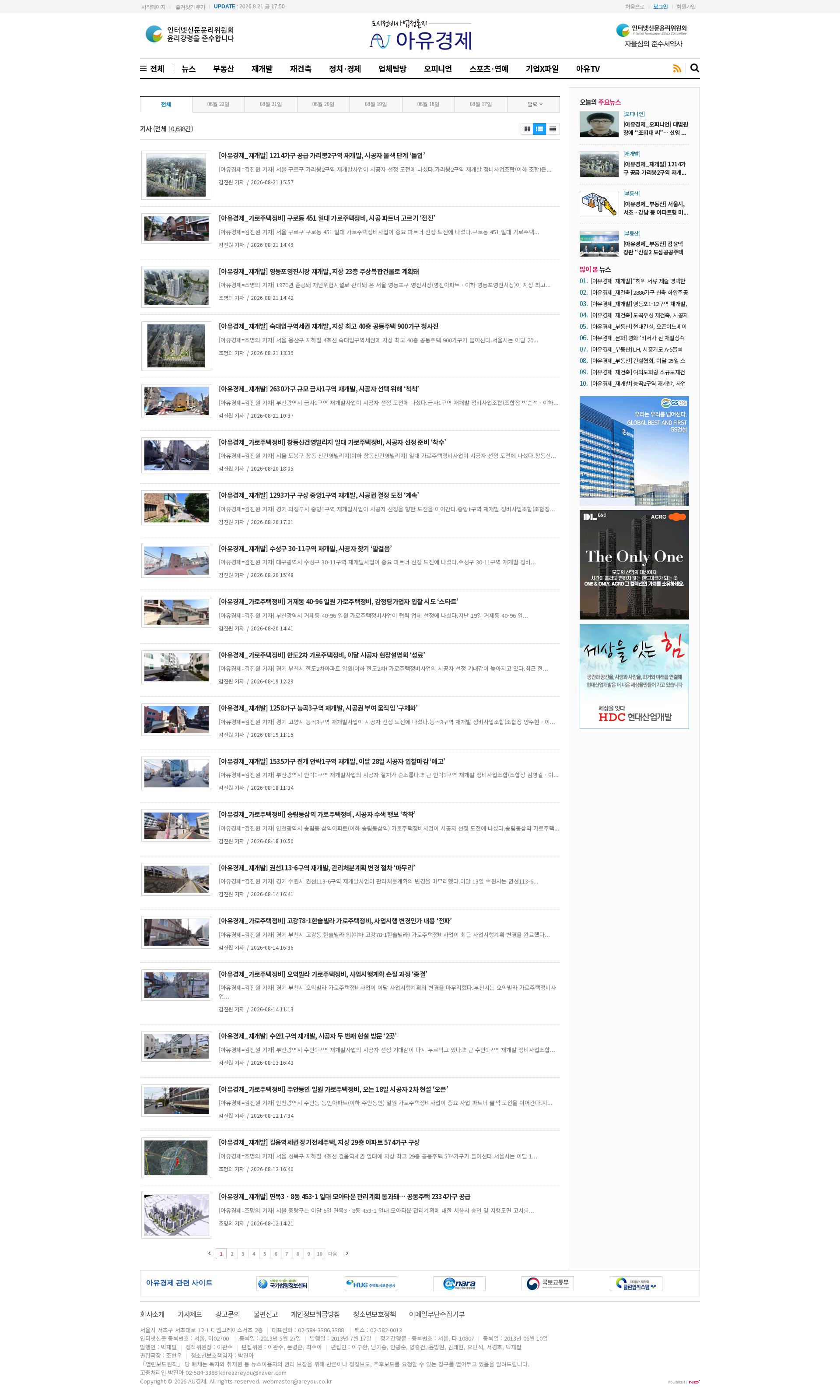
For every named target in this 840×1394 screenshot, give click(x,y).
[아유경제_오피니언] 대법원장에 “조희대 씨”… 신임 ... (655, 128)
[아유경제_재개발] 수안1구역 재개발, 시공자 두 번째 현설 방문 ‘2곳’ (307, 1035)
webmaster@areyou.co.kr (297, 1381)
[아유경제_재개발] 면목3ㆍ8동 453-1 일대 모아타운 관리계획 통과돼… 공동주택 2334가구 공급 (344, 1196)
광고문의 (227, 1314)
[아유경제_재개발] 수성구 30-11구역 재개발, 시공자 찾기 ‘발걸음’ (305, 548)
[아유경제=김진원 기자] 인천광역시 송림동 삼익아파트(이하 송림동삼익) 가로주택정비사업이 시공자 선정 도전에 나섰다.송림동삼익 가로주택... (389, 828)
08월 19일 (376, 104)
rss (677, 68)
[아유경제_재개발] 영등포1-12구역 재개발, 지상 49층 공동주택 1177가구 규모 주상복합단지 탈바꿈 (639, 303)
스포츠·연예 (488, 68)
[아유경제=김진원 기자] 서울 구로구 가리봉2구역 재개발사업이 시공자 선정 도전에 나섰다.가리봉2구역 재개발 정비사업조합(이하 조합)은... (385, 169)
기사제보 (190, 1314)
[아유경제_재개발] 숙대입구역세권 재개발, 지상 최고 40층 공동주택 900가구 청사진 (328, 326)
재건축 (300, 68)
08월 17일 (481, 104)
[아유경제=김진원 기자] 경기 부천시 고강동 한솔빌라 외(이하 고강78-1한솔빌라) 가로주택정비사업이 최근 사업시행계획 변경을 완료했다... (384, 934)
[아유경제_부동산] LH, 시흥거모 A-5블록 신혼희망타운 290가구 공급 (636, 349)
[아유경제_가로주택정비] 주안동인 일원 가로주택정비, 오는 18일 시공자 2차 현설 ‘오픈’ (333, 1089)
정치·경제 (345, 68)
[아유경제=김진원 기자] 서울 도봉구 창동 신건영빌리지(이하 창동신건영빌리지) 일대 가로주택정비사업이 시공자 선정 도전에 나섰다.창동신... (387, 455)
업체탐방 (392, 68)
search (695, 68)
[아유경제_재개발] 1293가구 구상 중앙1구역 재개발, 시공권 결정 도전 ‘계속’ (319, 495)
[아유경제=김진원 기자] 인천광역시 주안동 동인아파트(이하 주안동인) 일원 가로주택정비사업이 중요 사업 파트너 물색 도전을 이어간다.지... (386, 1102)
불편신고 (265, 1314)
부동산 (223, 68)
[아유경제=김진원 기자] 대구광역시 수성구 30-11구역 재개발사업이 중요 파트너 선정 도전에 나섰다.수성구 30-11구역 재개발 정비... (377, 562)
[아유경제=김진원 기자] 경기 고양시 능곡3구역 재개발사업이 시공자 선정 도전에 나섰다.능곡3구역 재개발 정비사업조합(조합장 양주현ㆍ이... (387, 722)
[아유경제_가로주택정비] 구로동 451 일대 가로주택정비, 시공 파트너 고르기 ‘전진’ (327, 217)
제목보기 (527, 129)
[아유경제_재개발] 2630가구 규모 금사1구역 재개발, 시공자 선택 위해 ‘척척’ (319, 388)
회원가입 (686, 7)
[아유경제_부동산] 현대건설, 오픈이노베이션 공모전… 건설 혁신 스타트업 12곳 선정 (638, 326)
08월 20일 (323, 104)
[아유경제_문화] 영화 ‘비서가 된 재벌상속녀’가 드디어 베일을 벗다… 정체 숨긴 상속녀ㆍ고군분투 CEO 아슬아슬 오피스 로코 (639, 338)
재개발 (262, 68)
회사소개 (152, 1314)
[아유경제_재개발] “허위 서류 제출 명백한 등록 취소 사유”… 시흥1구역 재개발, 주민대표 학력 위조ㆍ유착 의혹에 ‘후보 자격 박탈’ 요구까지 (639, 281)
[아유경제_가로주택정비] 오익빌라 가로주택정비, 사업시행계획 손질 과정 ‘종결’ (323, 974)
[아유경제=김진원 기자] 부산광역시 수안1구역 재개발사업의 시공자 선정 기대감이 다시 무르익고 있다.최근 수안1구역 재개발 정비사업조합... (387, 1050)
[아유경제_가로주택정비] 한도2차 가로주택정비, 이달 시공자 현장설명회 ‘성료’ (322, 654)
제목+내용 (553, 129)
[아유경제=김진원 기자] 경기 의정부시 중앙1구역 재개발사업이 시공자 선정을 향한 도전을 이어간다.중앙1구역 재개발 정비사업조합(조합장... (387, 509)
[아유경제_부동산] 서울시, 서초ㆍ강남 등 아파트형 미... (655, 208)
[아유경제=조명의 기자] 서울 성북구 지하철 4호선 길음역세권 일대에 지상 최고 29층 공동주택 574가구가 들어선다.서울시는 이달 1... (378, 1156)
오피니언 (438, 68)
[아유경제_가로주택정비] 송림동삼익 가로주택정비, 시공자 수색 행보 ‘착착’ (317, 814)
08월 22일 (218, 104)
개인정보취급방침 (315, 1314)
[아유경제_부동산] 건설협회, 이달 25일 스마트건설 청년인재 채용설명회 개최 (638, 360)
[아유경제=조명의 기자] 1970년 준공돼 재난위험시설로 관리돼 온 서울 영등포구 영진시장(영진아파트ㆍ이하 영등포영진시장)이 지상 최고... (385, 285)
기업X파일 (542, 68)
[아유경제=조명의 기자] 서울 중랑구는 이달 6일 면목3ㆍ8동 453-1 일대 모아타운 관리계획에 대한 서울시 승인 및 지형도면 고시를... (376, 1210)
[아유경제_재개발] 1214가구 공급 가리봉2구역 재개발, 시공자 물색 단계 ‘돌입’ (322, 155)
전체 (155, 68)
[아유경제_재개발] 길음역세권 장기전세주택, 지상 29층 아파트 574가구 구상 (319, 1142)
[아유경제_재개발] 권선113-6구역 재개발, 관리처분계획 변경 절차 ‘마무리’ (317, 867)
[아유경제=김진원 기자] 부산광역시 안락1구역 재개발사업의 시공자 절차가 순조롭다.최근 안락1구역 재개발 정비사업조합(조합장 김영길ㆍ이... (389, 775)
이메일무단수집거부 (436, 1314)
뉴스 (189, 68)
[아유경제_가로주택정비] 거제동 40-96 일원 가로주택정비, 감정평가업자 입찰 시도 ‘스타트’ (338, 601)
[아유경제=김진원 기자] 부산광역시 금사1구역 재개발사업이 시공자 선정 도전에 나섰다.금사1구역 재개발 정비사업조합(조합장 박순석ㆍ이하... (389, 402)
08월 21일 (271, 104)
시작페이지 (153, 7)
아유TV (587, 68)
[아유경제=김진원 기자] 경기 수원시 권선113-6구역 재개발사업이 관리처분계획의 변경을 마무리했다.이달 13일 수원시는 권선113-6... (379, 881)
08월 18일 (428, 104)
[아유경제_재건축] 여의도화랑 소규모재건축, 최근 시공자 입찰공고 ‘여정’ (638, 372)
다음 (332, 1253)
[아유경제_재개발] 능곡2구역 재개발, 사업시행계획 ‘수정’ (638, 383)
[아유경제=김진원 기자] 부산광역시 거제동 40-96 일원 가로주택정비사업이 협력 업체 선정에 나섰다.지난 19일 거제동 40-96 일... (373, 615)
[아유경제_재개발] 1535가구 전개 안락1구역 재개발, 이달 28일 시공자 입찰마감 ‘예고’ (332, 761)
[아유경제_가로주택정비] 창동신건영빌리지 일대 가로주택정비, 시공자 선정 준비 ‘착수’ (332, 442)
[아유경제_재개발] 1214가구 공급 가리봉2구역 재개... (654, 168)
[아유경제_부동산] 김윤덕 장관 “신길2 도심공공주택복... (653, 251)
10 (319, 1253)
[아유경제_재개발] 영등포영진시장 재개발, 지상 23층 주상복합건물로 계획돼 (319, 271)
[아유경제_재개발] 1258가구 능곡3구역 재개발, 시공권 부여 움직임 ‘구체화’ (318, 707)
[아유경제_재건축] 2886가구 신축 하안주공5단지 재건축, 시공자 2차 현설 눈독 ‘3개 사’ (639, 292)
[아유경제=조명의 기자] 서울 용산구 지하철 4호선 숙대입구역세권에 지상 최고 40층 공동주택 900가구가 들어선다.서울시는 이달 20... (379, 340)
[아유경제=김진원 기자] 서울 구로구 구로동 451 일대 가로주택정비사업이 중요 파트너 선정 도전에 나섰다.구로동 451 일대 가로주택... (379, 232)
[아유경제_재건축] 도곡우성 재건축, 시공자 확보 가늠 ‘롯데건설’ (639, 315)
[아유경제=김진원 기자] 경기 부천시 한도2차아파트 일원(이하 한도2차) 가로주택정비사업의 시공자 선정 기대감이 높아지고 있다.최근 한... (383, 668)
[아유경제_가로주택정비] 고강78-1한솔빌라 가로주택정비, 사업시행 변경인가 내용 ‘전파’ (335, 920)
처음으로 (634, 7)
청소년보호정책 (374, 1314)
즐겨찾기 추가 (190, 7)
